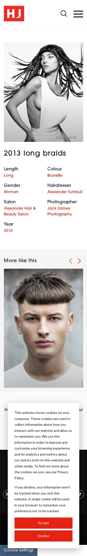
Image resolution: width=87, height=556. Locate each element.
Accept (43, 523)
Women (11, 192)
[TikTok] (80, 494)
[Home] (14, 13)
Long (8, 176)
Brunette (54, 176)
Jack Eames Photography (59, 211)
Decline (43, 536)
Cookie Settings (18, 550)
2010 (8, 231)
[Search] (64, 13)
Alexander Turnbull (64, 192)
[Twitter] (7, 494)
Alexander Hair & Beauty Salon (20, 211)
